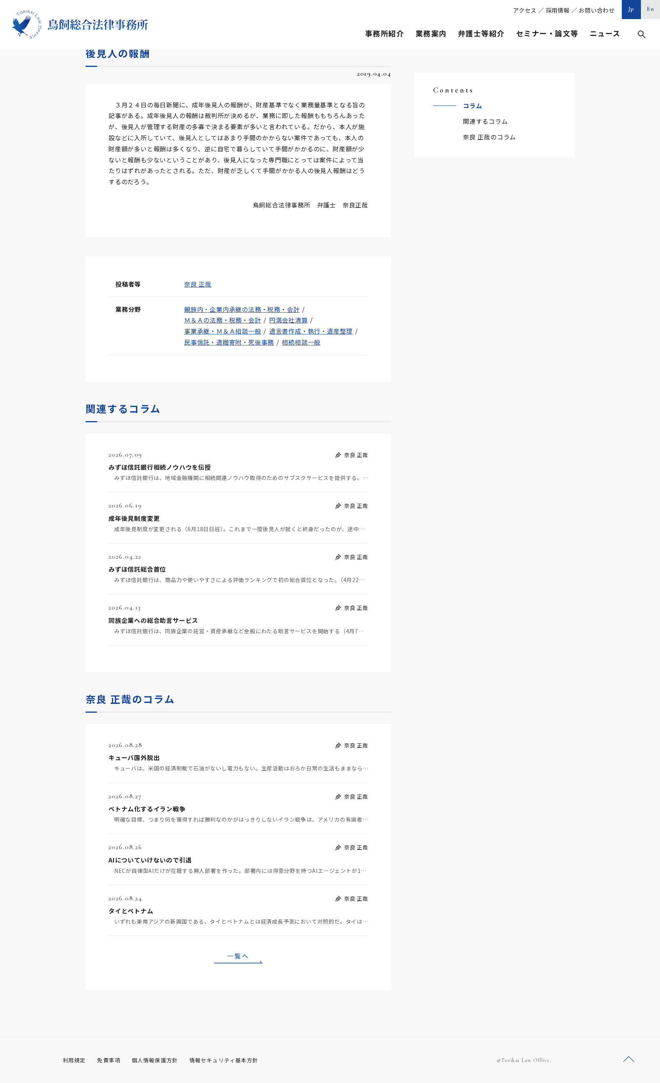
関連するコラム (485, 121)
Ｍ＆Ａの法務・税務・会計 (222, 319)
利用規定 (74, 1060)
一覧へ (238, 955)
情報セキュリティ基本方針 (223, 1060)
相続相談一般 (301, 342)
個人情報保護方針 (155, 1060)
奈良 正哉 (198, 284)
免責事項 (108, 1060)
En (651, 9)
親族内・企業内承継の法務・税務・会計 (241, 309)
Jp (631, 9)
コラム (472, 105)
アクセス (525, 10)
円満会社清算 (288, 319)
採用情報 (558, 10)
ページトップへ (628, 1059)
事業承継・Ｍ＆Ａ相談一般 (222, 331)
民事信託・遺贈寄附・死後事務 (229, 342)
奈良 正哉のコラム (489, 136)
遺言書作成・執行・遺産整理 (311, 331)
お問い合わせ (597, 10)
